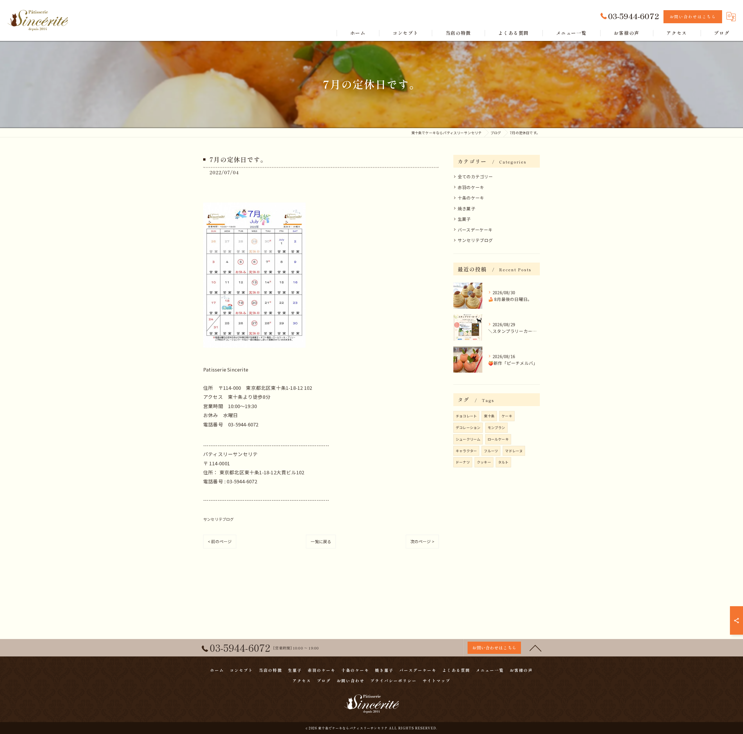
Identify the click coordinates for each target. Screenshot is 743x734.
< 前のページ (220, 541)
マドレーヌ (514, 450)
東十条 (489, 415)
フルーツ (491, 450)
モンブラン (496, 427)
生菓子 (464, 219)
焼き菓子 (466, 208)
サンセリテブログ (218, 519)
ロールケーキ (498, 439)
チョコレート (466, 415)
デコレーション (468, 427)
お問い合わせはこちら (693, 16)
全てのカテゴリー (475, 176)
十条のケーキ (471, 198)
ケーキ (507, 415)
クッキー (484, 462)
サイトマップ (436, 680)
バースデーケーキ (475, 230)
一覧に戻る (321, 541)
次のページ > (422, 541)
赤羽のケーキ (471, 187)
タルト (503, 462)
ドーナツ (463, 462)
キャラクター (466, 450)
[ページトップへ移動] (535, 648)
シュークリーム (468, 439)
